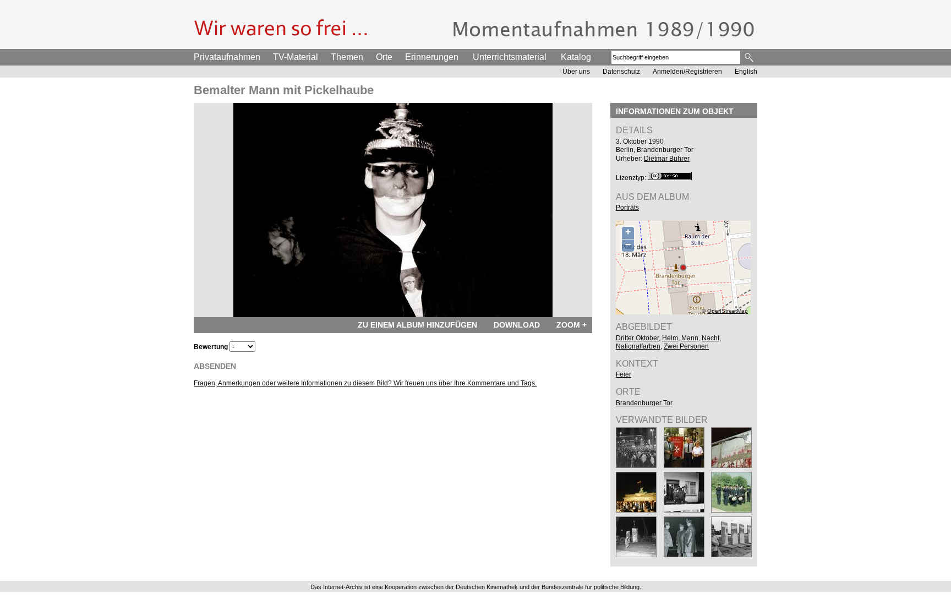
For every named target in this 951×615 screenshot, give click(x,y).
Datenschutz (621, 71)
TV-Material (295, 57)
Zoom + (571, 324)
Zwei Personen (686, 346)
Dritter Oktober (637, 338)
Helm (670, 338)
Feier (623, 374)
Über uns (576, 71)
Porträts (627, 207)
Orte (384, 57)
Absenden (215, 366)
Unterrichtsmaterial (509, 57)
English (746, 71)
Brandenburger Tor (644, 403)
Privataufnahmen (227, 57)
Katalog (576, 57)
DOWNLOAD (517, 324)
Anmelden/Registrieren (687, 71)
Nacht (710, 338)
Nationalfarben (638, 346)
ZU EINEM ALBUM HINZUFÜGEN (417, 324)
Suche (749, 57)
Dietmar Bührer (667, 158)
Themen (347, 57)
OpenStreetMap (727, 311)
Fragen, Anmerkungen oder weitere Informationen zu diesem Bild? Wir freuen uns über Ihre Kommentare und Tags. (365, 383)
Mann (689, 338)
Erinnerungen (431, 57)
